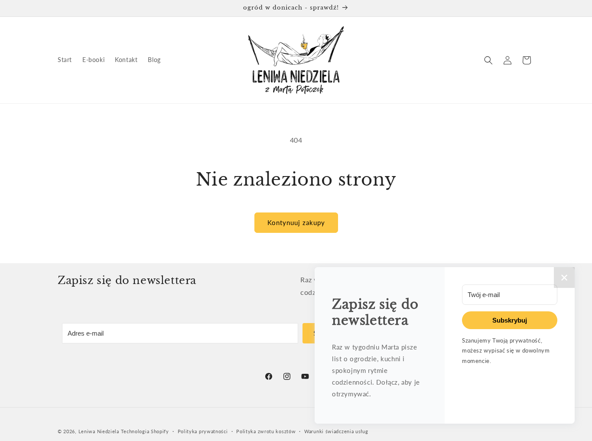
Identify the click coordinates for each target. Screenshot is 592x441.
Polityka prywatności (203, 431)
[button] (488, 60)
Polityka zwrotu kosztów (266, 431)
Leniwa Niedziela (99, 431)
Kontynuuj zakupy (296, 222)
